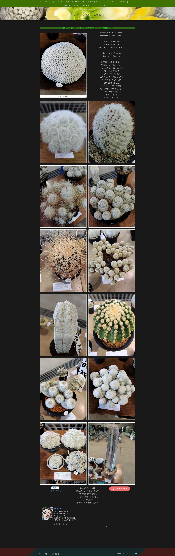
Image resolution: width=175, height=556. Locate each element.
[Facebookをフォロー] (58, 524)
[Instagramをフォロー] (60, 524)
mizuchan (58, 508)
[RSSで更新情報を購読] (66, 524)
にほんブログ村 (55, 491)
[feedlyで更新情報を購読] (63, 524)
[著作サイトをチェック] (55, 524)
